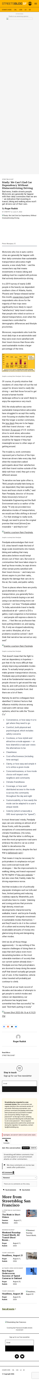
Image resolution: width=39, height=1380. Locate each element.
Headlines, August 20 (12, 1294)
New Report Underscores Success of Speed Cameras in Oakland (12, 1275)
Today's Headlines (8, 1252)
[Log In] (30, 3)
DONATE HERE (7, 10)
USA (20, 10)
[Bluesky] (22, 1356)
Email (5, 1083)
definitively (13, 853)
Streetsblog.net (8, 179)
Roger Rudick (11, 208)
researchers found (21, 297)
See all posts (8, 1309)
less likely (10, 423)
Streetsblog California (12, 1210)
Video (4, 1212)
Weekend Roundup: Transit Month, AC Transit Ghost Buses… (11, 1236)
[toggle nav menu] (35, 3)
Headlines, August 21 (12, 1255)
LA (25, 10)
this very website (25, 875)
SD (30, 10)
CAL (15, 10)
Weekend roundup (8, 1229)
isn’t (20, 853)
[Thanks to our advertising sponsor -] (19, 95)
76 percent (15, 430)
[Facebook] (17, 1356)
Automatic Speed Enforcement (12, 1268)
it (6, 853)
